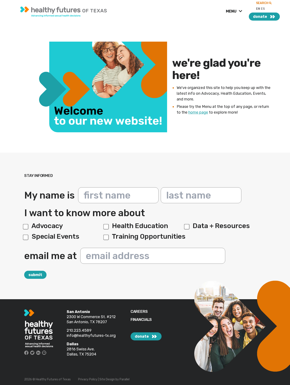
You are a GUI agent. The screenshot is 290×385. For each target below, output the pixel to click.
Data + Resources (220, 226)
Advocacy (46, 226)
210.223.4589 (79, 330)
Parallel (125, 379)
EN (258, 9)
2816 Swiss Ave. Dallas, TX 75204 (81, 352)
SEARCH (262, 3)
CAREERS (139, 311)
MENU (231, 11)
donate (260, 16)
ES (263, 9)
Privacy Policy (87, 379)
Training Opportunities (148, 236)
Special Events (54, 236)
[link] (64, 10)
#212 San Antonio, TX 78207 (91, 319)
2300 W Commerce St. (87, 316)
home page (198, 112)
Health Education (139, 226)
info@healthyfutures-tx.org (91, 335)
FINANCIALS (141, 319)
